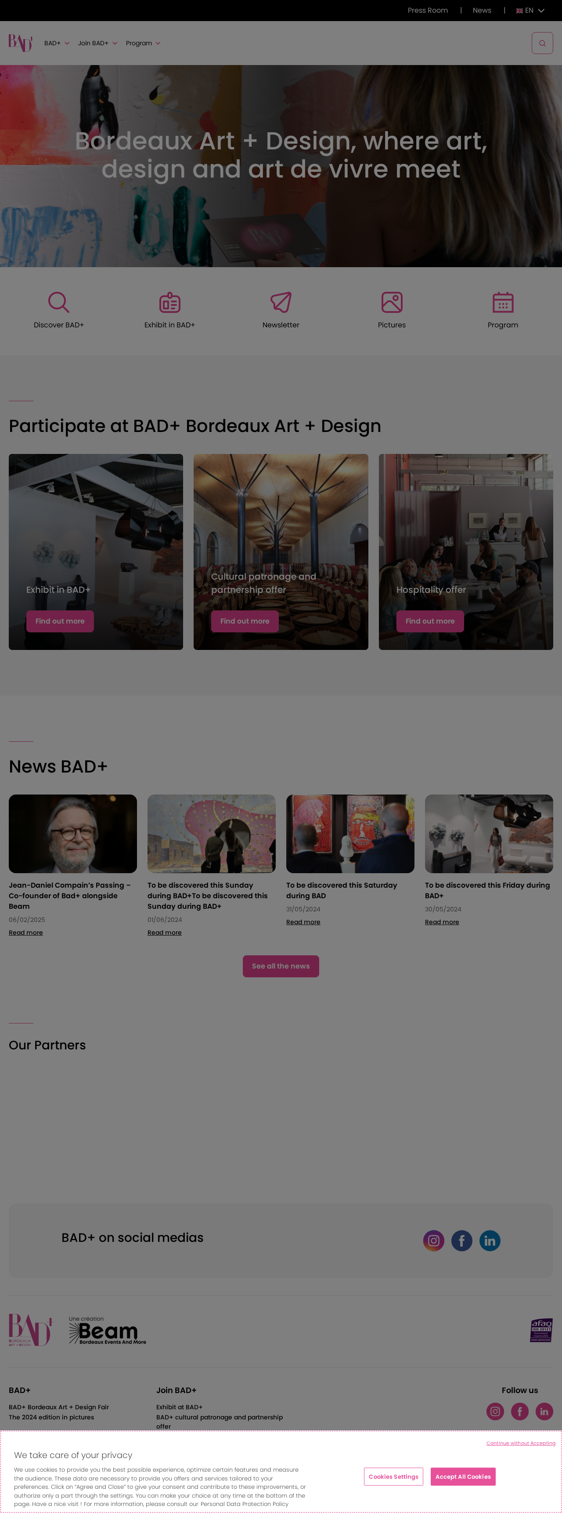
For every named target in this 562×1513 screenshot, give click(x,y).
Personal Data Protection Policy (244, 1504)
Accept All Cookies (463, 1476)
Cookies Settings (393, 1476)
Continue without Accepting (520, 1443)
